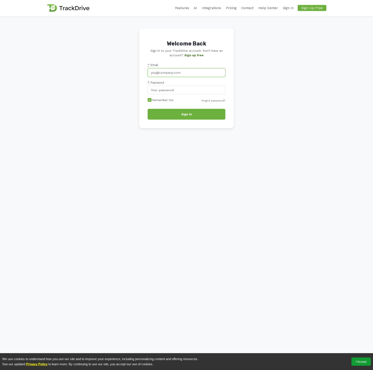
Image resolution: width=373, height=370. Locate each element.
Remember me (162, 100)
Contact (247, 8)
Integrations (211, 8)
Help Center (268, 8)
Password (156, 82)
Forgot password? (213, 100)
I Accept (361, 361)
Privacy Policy (36, 364)
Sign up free (194, 55)
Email (153, 65)
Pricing (231, 8)
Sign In (288, 8)
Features (182, 8)
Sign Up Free (312, 8)
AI (195, 8)
